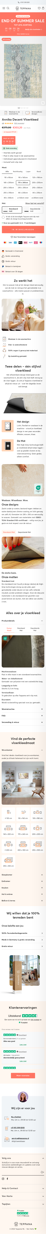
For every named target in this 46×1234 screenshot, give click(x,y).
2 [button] (22, 108)
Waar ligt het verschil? (34, 203)
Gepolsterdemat (34, 629)
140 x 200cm (9, 182)
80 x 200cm (23, 193)
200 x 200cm (37, 182)
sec (18, 30)
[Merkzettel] (39, 8)
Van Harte (7, 1196)
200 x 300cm (8, 188)
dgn (6, 30)
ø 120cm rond (23, 198)
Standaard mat (9, 532)
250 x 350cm (9, 193)
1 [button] (19, 108)
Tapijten (6, 1204)
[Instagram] (3, 1178)
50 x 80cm (8, 177)
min (14, 30)
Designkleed (9, 629)
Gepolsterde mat (24, 532)
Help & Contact (10, 1188)
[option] (23, 2)
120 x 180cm (37, 177)
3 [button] (24, 108)
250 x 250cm (23, 188)
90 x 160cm (23, 177)
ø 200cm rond (37, 198)
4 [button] (27, 108)
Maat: (4, 167)
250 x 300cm (37, 188)
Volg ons (6, 1158)
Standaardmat (21, 629)
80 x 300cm (8, 198)
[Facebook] (7, 1178)
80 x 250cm (37, 193)
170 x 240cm (23, 182)
